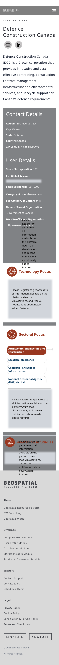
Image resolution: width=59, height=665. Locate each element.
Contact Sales (12, 583)
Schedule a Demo (14, 589)
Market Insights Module (18, 554)
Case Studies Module (16, 548)
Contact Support (13, 578)
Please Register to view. (20, 181)
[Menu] (54, 10)
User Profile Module (16, 543)
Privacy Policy (12, 608)
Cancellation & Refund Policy (21, 618)
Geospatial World (14, 518)
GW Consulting (12, 513)
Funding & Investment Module (22, 559)
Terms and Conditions (17, 624)
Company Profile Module (18, 537)
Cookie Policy (12, 613)
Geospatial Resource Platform (22, 507)
